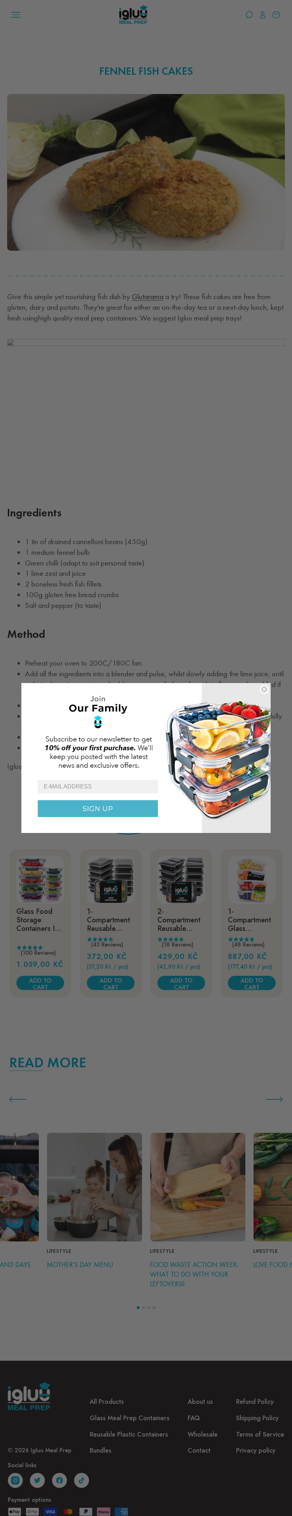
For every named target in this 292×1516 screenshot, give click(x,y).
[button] (146, 731)
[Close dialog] (264, 689)
